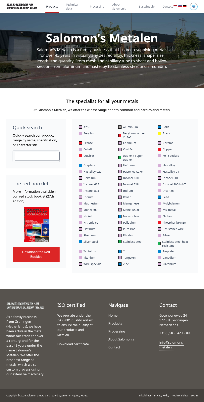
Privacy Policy (162, 395)
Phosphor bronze (174, 222)
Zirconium (169, 264)
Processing (97, 6)
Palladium (129, 222)
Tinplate (168, 251)
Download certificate (73, 344)
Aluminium (130, 127)
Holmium (89, 178)
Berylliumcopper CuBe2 (134, 135)
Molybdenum (171, 203)
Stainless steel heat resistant (175, 243)
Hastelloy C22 (92, 171)
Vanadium (169, 257)
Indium (128, 191)
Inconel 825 (91, 191)
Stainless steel (132, 242)
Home (113, 315)
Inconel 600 (131, 178)
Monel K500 (131, 210)
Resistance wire (173, 229)
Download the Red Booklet (36, 254)
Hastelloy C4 (171, 171)
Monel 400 (90, 210)
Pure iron (129, 229)
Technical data (72, 6)
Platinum (89, 229)
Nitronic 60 (90, 222)
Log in (194, 395)
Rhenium (89, 235)
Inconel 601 (170, 178)
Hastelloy (169, 165)
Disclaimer (145, 395)
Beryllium (89, 133)
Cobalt (87, 149)
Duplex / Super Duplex (133, 157)
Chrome (168, 143)
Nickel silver (131, 216)
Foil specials (171, 155)
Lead (166, 197)
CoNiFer (128, 149)
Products (52, 6)
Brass (166, 133)
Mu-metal (169, 210)
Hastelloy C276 (133, 171)
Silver (166, 235)
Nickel (87, 216)
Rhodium (129, 235)
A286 (86, 127)
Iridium (88, 197)
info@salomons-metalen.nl (171, 344)
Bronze (88, 143)
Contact (168, 6)
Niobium (168, 216)
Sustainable (147, 6)
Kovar (127, 197)
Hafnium (129, 165)
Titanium (89, 257)
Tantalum (89, 251)
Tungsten (129, 257)
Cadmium (129, 143)
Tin (125, 251)
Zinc (126, 264)
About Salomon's (119, 6)
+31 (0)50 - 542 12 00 (174, 333)
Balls (166, 127)
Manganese (131, 203)
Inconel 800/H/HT (174, 184)
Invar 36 (168, 191)
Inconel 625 (91, 184)
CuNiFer (88, 155)
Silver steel (90, 242)
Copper (168, 149)
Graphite (89, 165)
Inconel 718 (131, 184)
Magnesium (91, 203)
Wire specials (92, 264)
